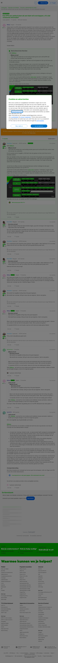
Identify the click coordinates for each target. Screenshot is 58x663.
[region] (29, 112)
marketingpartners (17, 111)
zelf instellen (40, 120)
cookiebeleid (14, 117)
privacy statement (25, 117)
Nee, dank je (19, 126)
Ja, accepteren (39, 126)
